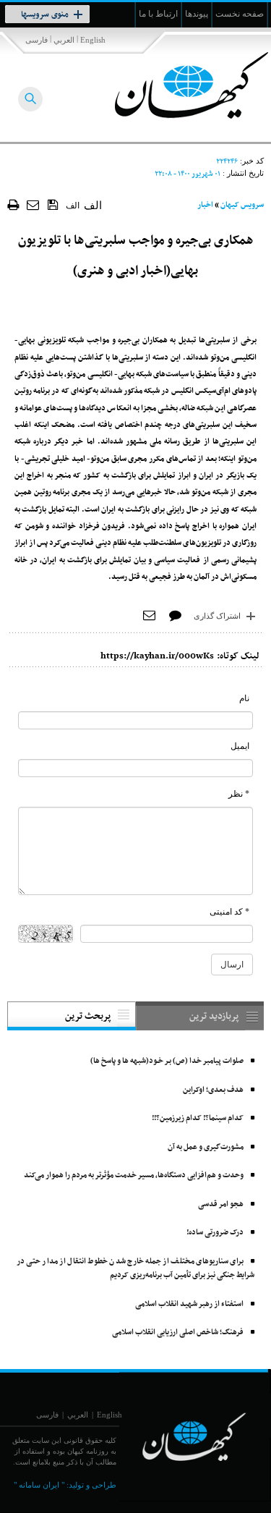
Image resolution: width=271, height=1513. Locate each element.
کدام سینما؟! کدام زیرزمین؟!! (198, 1118)
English (93, 39)
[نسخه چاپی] (13, 204)
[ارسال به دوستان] (33, 204)
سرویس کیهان (242, 205)
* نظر (238, 794)
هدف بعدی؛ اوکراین (213, 1090)
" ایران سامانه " (39, 1484)
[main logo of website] (175, 85)
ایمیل (240, 746)
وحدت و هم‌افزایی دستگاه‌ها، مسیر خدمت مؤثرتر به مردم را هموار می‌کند (134, 1175)
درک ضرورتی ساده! (215, 1232)
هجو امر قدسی (221, 1204)
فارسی (36, 39)
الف (72, 205)
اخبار (205, 205)
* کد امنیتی (229, 912)
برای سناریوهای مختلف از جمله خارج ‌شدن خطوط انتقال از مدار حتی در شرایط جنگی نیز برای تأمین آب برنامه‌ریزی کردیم (135, 1269)
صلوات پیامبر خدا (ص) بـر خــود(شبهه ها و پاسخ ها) (167, 1061)
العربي (63, 39)
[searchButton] (30, 99)
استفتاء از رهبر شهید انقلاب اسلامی (189, 1304)
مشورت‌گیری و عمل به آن (206, 1147)
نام (244, 698)
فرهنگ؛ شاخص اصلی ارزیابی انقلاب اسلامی (178, 1332)
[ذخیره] (53, 204)
